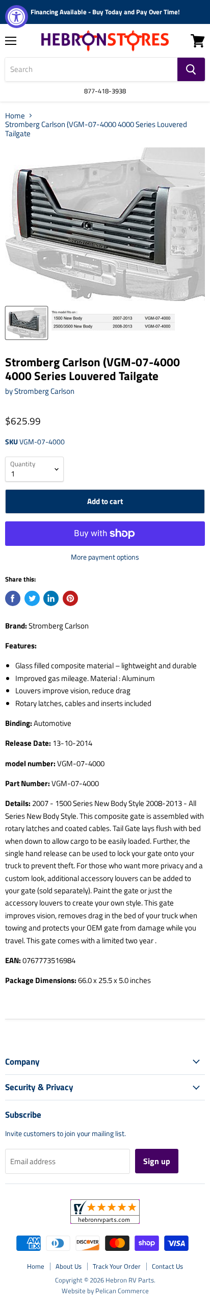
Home (15, 115)
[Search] (191, 69)
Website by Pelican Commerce (105, 1291)
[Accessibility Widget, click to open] (16, 16)
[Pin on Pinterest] (70, 598)
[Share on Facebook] (12, 598)
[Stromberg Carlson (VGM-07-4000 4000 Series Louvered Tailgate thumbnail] (26, 323)
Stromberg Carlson (44, 391)
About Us (69, 1266)
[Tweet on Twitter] (32, 598)
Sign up (156, 1161)
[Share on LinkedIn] (51, 598)
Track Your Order (117, 1266)
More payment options (105, 557)
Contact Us (167, 1266)
